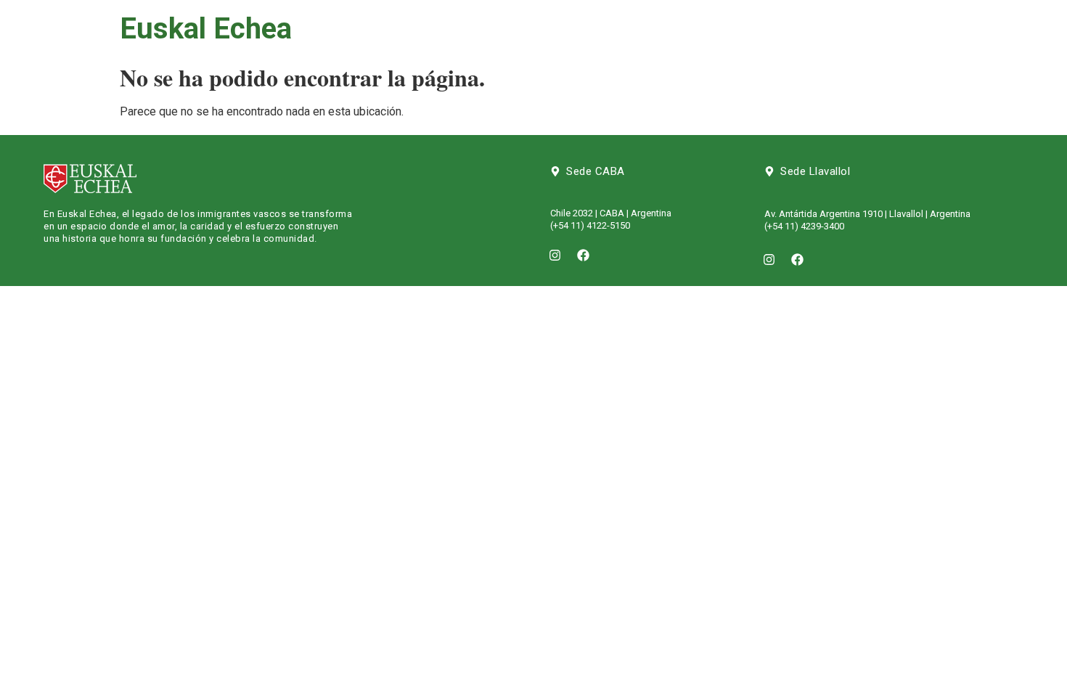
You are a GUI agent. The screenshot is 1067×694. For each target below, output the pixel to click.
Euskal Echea (206, 29)
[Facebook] (583, 254)
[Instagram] (555, 254)
